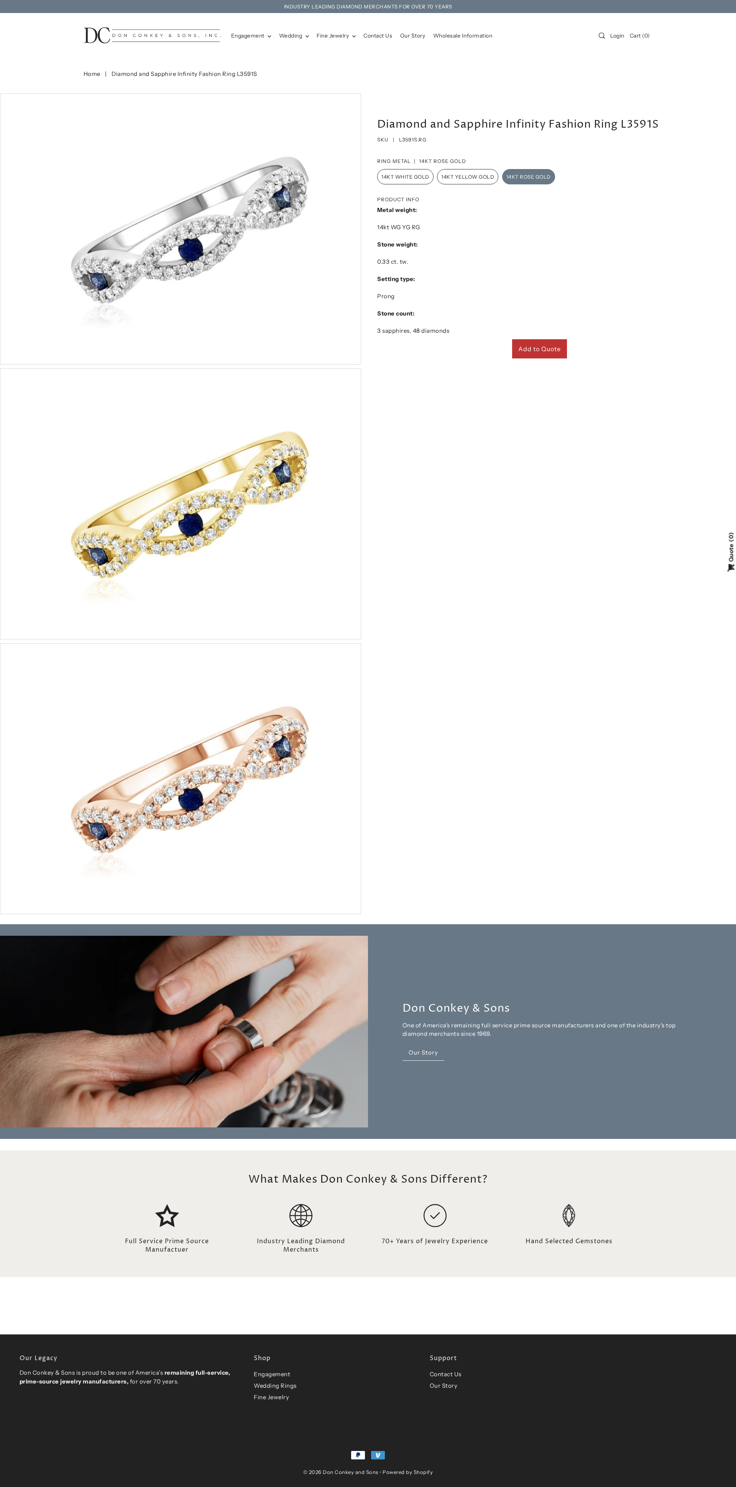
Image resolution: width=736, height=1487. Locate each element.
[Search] (602, 36)
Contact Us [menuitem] (377, 35)
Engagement (248, 35)
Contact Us (446, 1374)
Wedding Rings (275, 1385)
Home (92, 73)
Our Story (444, 1385)
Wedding (291, 35)
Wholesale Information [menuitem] (463, 35)
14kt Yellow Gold (467, 177)
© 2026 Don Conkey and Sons (340, 1472)
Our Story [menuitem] (413, 35)
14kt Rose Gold (528, 177)
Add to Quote (539, 349)
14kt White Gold (405, 177)
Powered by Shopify (408, 1472)
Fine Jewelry (333, 35)
